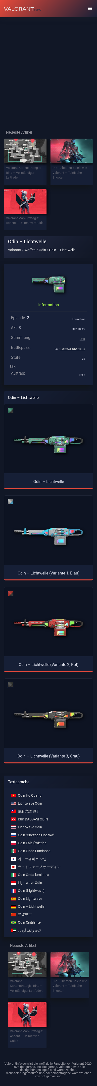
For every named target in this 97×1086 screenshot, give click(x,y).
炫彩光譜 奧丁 (29, 811)
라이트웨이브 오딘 (32, 859)
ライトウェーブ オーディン (39, 867)
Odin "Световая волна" (36, 835)
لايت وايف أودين (29, 930)
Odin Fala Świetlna (32, 843)
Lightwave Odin (30, 803)
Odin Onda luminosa (33, 875)
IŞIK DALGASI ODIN (33, 819)
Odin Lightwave (30, 899)
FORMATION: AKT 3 (72, 349)
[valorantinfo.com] (22, 9)
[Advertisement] (48, 69)
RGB (82, 339)
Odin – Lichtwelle (31, 907)
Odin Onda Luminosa (34, 851)
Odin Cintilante (29, 922)
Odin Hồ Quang (30, 795)
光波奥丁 (25, 914)
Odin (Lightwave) (31, 891)
